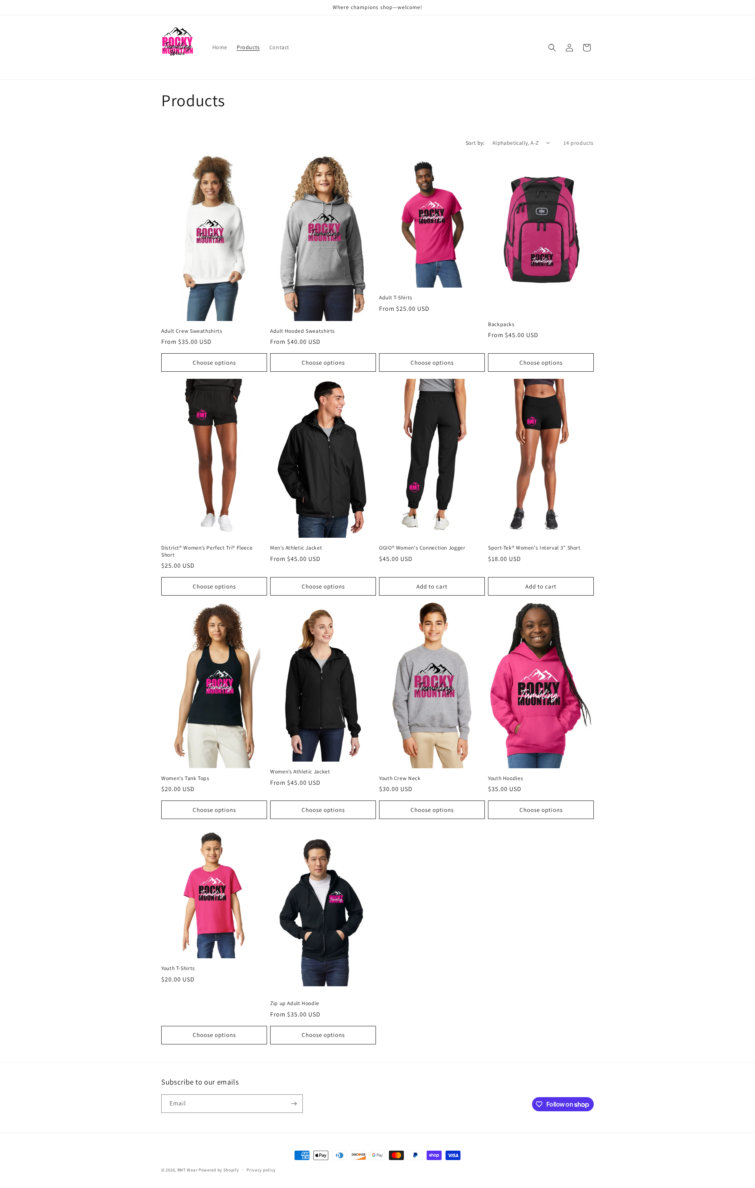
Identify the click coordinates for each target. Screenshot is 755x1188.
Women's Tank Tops (185, 778)
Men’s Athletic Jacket (296, 547)
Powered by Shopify (219, 1170)
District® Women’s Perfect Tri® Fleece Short (206, 551)
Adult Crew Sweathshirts (192, 331)
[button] (552, 47)
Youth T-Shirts (178, 968)
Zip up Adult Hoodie (294, 1003)
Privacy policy (261, 1170)
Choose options (214, 362)
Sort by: (475, 142)
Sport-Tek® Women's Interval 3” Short (534, 547)
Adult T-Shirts (395, 297)
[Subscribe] (293, 1103)
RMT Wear (187, 1170)
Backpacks (501, 324)
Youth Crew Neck (399, 778)
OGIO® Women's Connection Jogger (422, 547)
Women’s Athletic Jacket (300, 771)
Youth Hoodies (505, 778)
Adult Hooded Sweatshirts (302, 331)
